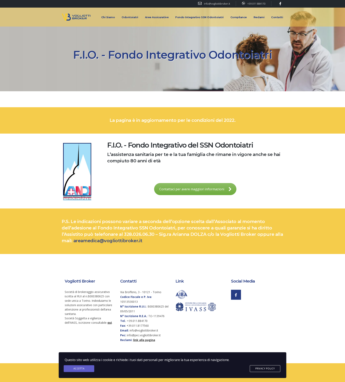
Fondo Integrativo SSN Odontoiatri (199, 17)
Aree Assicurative (157, 17)
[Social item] (236, 295)
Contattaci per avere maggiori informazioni (191, 189)
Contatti (277, 17)
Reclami (259, 17)
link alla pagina (144, 340)
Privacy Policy (265, 368)
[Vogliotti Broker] (77, 17)
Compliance (238, 17)
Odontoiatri (130, 17)
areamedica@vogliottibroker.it (107, 240)
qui (109, 322)
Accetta (79, 368)
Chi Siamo (108, 17)
